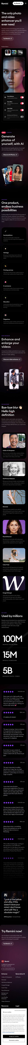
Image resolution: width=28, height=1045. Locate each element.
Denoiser (3, 979)
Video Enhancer (5, 1001)
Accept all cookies (14, 1036)
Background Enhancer (4, 994)
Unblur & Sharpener (6, 977)
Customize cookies (14, 1040)
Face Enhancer (5, 990)
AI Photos (18, 977)
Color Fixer (4, 987)
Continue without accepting (20, 1010)
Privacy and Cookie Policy (8, 1032)
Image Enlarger (5, 985)
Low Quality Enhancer (4, 998)
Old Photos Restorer (6, 982)
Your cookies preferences (8, 968)
